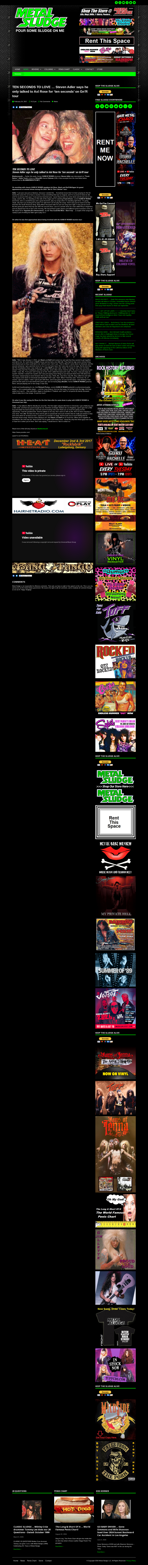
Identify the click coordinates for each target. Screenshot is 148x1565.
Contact (89, 69)
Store (99, 69)
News (25, 69)
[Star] (134, 2)
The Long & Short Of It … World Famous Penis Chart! (72, 1528)
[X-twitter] (119, 2)
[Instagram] (127, 2)
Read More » (17, 1549)
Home (17, 69)
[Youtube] (123, 2)
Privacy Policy (131, 1561)
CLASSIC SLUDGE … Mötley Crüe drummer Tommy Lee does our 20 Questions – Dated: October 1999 (32, 1529)
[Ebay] (125, 106)
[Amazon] (130, 106)
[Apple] (130, 2)
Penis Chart (64, 69)
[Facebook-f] (116, 2)
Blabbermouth (42, 429)
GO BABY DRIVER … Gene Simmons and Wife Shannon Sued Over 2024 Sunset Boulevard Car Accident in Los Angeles (115, 1531)
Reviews (35, 69)
